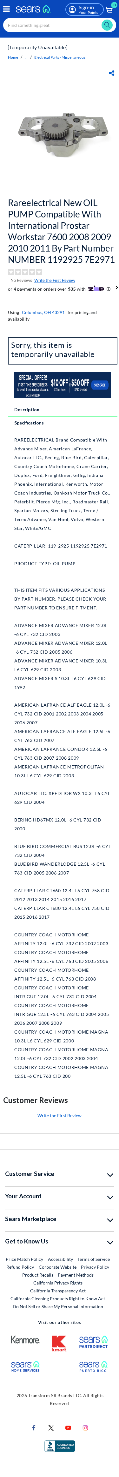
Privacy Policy (95, 1267)
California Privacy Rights (58, 1282)
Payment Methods (76, 1275)
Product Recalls (37, 1275)
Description (26, 409)
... (26, 57)
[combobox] (59, 25)
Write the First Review (54, 280)
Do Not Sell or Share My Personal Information (58, 1306)
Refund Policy (20, 1267)
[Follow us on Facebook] (34, 1427)
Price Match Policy (24, 1259)
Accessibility (60, 1259)
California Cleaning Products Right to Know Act (57, 1298)
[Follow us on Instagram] (85, 1427)
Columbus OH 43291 (43, 312)
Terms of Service (93, 1259)
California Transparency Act (58, 1290)
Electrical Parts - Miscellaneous (59, 57)
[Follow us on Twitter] (51, 1427)
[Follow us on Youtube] (68, 1427)
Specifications (29, 422)
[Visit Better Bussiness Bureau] (59, 1445)
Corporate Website (58, 1267)
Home (13, 57)
